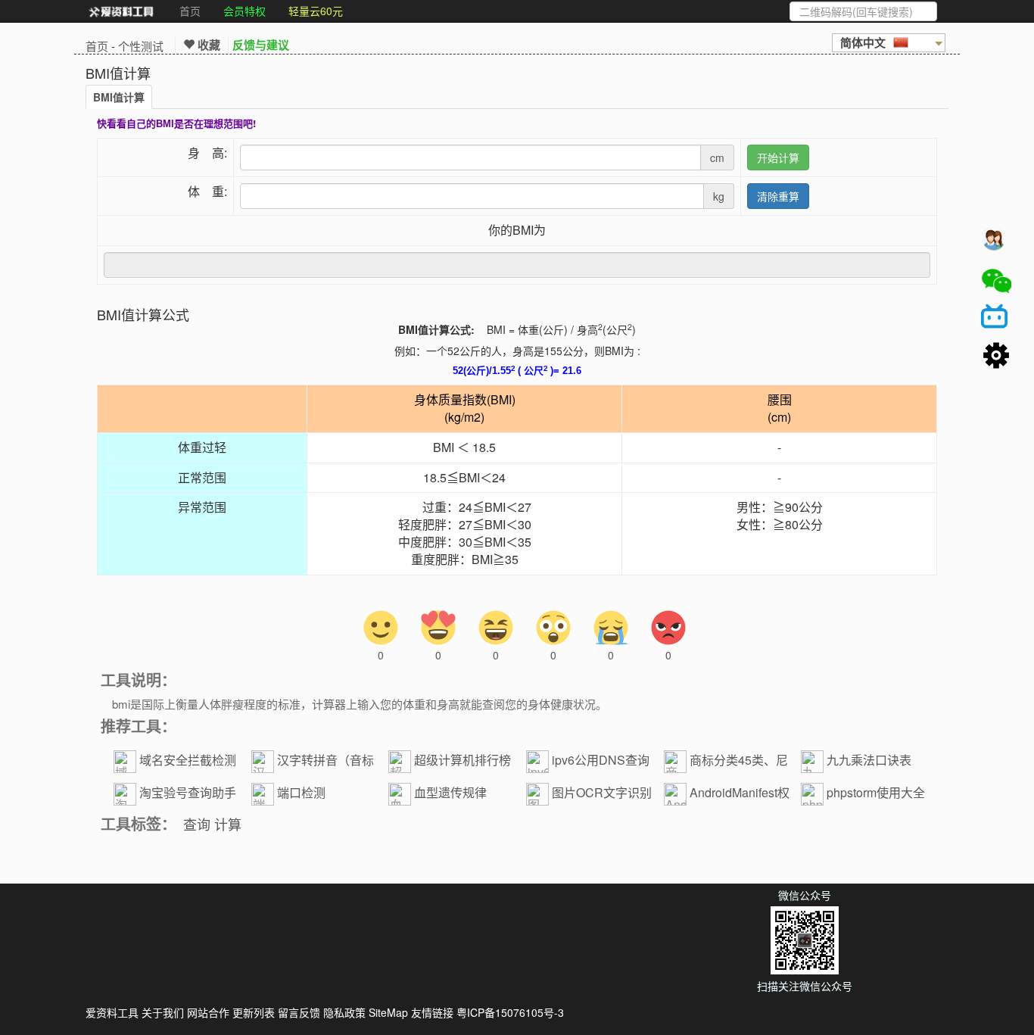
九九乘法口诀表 (869, 759)
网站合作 (208, 1012)
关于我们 (163, 1012)
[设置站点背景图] (996, 357)
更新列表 (253, 1012)
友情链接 (432, 1012)
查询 (196, 824)
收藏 (207, 44)
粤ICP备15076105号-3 (510, 1012)
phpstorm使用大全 (876, 792)
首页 (190, 10)
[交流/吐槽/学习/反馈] (996, 243)
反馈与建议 (260, 44)
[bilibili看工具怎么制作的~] (996, 319)
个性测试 (141, 46)
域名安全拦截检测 (187, 759)
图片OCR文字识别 (602, 792)
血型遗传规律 (450, 792)
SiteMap (388, 1012)
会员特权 (244, 10)
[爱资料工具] (121, 11)
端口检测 (301, 792)
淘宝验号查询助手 (187, 792)
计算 (227, 824)
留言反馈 (299, 1012)
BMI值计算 (119, 96)
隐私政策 (344, 1012)
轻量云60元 (315, 10)
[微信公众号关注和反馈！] (996, 281)
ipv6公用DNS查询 (600, 759)
